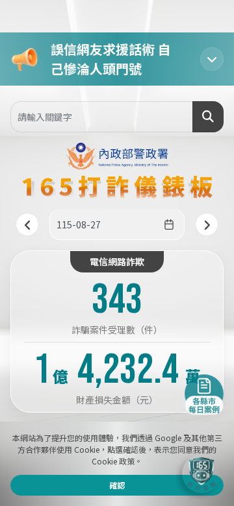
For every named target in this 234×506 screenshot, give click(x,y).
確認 (117, 484)
